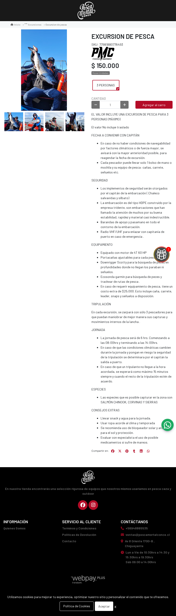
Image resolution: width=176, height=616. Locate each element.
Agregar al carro (154, 105)
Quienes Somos (14, 528)
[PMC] (102, 53)
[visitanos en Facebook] (83, 505)
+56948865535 (137, 528)
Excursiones (34, 24)
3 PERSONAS (106, 85)
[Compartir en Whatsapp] (148, 451)
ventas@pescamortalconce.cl (148, 535)
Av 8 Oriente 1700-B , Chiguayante (140, 543)
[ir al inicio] (88, 477)
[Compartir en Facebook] (113, 451)
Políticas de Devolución (79, 535)
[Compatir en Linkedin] (141, 451)
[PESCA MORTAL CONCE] (86, 10)
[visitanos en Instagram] (93, 505)
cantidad (98, 98)
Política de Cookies (76, 606)
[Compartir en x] (120, 451)
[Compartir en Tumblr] (134, 451)
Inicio (17, 24)
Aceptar (104, 606)
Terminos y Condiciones (79, 528)
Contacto (69, 541)
